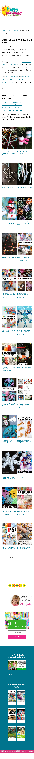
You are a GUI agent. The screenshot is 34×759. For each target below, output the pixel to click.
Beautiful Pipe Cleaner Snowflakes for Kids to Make (8, 153)
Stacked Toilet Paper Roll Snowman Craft (8, 222)
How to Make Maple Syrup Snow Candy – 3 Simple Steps (24, 442)
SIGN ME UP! (17, 637)
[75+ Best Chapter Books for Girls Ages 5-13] (21, 733)
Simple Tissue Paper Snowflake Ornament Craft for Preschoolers (8, 477)
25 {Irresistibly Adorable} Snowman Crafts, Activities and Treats (23, 405)
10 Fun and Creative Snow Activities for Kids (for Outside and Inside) (9, 549)
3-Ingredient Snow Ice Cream (12, 102)
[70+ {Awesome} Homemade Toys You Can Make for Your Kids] (12, 697)
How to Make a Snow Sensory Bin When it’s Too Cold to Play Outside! (8, 295)
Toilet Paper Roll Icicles (24, 187)
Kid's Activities (13, 31)
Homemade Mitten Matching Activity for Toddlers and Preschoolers (23, 295)
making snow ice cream (16, 79)
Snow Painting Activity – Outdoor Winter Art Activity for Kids (9, 369)
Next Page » (14, 557)
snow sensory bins (12, 76)
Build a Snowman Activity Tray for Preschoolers (7, 442)
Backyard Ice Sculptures (11, 107)
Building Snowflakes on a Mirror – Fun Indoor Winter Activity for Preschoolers (24, 332)
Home (4, 31)
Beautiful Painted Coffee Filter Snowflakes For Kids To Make (9, 513)
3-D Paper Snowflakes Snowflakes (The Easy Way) (24, 223)
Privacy (10, 674)
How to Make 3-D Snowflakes (12, 110)
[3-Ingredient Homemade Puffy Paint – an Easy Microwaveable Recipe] (21, 715)
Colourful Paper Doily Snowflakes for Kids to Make (8, 404)
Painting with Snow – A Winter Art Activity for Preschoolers (24, 513)
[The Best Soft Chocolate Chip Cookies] (12, 715)
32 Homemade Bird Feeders (12, 105)
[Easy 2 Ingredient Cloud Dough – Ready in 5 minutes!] (21, 697)
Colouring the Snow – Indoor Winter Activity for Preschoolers (24, 259)
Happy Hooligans (12, 11)
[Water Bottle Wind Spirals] (12, 733)
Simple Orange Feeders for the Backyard (24, 548)
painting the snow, (8, 82)
